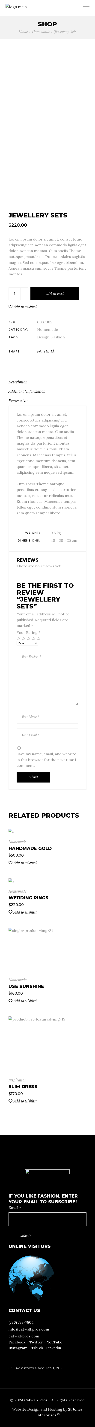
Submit (25, 1236)
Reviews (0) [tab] (18, 400)
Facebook (17, 1342)
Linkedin (53, 1348)
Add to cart (55, 293)
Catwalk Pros (36, 1400)
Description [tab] (18, 381)
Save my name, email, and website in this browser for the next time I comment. (46, 760)
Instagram (18, 1348)
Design (43, 337)
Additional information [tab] (27, 391)
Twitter (36, 1342)
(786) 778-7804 (21, 1322)
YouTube (54, 1342)
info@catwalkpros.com (29, 1329)
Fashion (58, 337)
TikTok (37, 1348)
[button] (23, 306)
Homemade (47, 329)
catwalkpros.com (24, 1336)
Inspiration (18, 1080)
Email (15, 1207)
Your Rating (28, 632)
